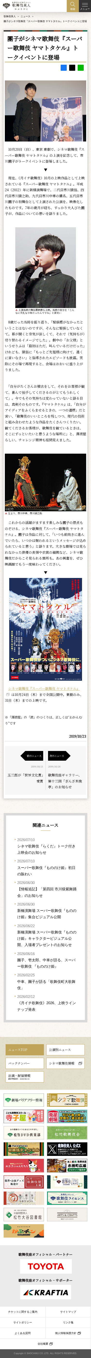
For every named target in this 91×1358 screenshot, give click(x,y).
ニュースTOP (17, 1049)
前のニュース (34, 756)
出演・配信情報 (19, 1076)
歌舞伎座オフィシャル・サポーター (45, 1280)
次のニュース (57, 756)
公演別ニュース (60, 1049)
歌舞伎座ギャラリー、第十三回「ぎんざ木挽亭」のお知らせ (65, 781)
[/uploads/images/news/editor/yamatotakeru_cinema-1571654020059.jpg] (45, 629)
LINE (81, 68)
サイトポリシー (22, 1322)
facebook (64, 68)
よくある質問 (23, 1333)
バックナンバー (19, 1063)
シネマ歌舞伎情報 (61, 1063)
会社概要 (43, 1343)
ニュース (25, 16)
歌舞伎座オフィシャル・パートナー (45, 1254)
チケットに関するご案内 (22, 1311)
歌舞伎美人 (10, 16)
